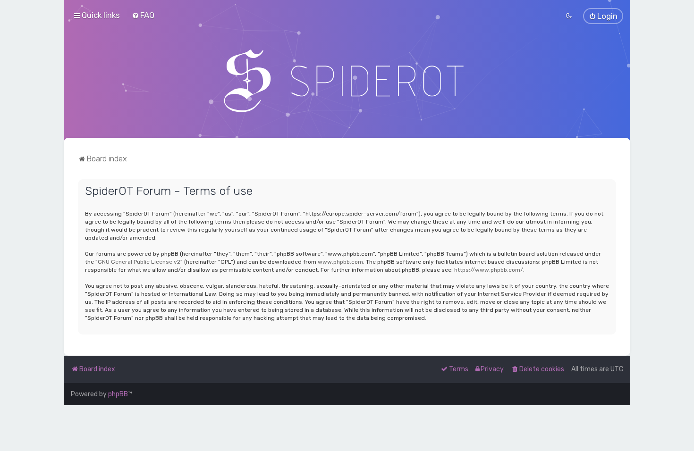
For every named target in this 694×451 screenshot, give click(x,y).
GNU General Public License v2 (139, 262)
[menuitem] (143, 15)
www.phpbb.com (340, 262)
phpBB (118, 394)
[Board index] (347, 80)
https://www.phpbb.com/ (488, 270)
